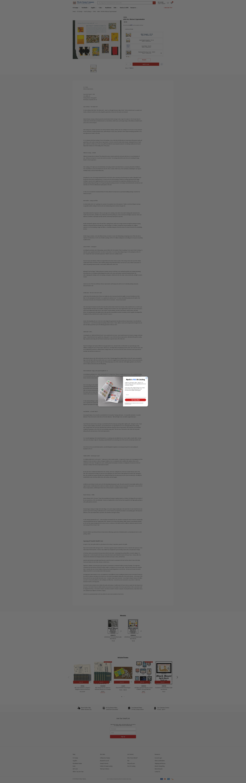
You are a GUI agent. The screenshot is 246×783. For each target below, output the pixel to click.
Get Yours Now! (135, 400)
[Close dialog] (146, 378)
